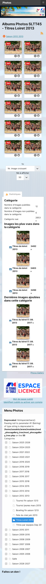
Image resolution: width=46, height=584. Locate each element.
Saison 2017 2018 (20, 471)
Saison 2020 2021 (21, 457)
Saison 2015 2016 (20, 481)
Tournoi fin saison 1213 (27, 500)
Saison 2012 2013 (20, 495)
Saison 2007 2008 (21, 544)
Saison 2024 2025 (21, 447)
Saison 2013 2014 (20, 491)
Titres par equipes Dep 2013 (30, 525)
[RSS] (42, 33)
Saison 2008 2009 (21, 539)
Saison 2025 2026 (21, 442)
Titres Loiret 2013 (24, 520)
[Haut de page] (41, 579)
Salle (14, 558)
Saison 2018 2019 (20, 466)
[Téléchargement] (18, 56)
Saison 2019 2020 (21, 462)
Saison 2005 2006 (21, 554)
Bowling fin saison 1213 (27, 510)
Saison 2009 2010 (21, 534)
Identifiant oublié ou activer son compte (23, 402)
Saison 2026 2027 (21, 563)
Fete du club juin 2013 (26, 515)
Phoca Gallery (37, 373)
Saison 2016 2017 (20, 476)
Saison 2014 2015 (20, 486)
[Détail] (15, 56)
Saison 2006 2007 (21, 549)
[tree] (23, 503)
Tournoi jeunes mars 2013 (28, 505)
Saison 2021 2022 (21, 452)
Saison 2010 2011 (20, 529)
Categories (9, 438)
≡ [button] (43, 2)
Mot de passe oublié (23, 399)
